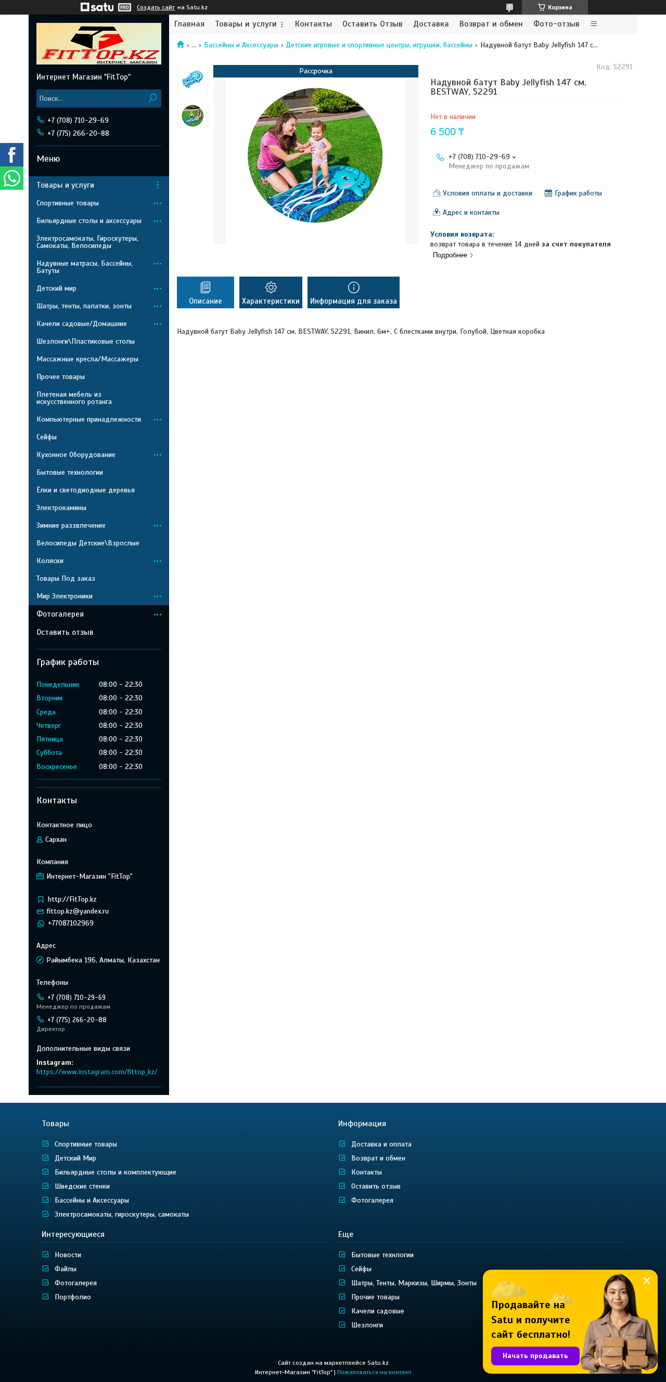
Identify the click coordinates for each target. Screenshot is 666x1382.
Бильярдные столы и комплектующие (115, 1172)
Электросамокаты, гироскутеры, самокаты (122, 1214)
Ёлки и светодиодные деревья (85, 490)
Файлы (65, 1268)
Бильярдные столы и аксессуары (89, 220)
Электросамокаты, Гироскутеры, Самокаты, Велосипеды (87, 242)
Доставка (431, 24)
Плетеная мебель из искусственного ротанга (74, 398)
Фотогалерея (60, 614)
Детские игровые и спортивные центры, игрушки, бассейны (379, 45)
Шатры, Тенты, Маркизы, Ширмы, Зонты (414, 1283)
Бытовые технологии (69, 472)
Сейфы (46, 437)
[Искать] (152, 98)
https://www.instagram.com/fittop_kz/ (97, 1071)
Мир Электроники (64, 596)
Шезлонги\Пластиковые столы (85, 341)
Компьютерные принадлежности (88, 419)
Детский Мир (75, 1158)
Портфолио (73, 1297)
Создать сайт (156, 7)
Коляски (49, 560)
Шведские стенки (82, 1186)
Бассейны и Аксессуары (241, 45)
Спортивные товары (67, 203)
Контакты (313, 24)
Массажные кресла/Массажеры (87, 359)
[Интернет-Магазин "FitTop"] (98, 43)
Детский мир (56, 288)
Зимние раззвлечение (71, 525)
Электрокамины (61, 507)
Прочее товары (60, 376)
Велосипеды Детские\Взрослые (87, 543)
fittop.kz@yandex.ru (78, 911)
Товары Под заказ (65, 578)
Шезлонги (367, 1325)
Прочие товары (375, 1297)
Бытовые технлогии (382, 1254)
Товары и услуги (246, 24)
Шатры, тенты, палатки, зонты (84, 306)
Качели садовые (377, 1311)
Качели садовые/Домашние (81, 323)
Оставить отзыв (65, 632)
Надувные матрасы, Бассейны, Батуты (84, 267)
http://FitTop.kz (72, 899)
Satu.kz (378, 1362)
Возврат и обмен (491, 24)
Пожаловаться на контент (374, 1372)
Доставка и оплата (381, 1144)
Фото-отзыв (556, 24)
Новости (68, 1254)
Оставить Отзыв (372, 24)
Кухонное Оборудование (76, 454)
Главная (189, 24)
